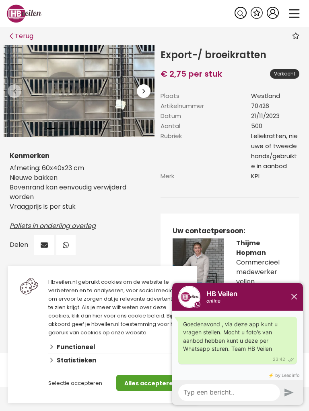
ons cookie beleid (140, 315)
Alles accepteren (150, 383)
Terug (24, 36)
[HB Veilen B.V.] (24, 13)
